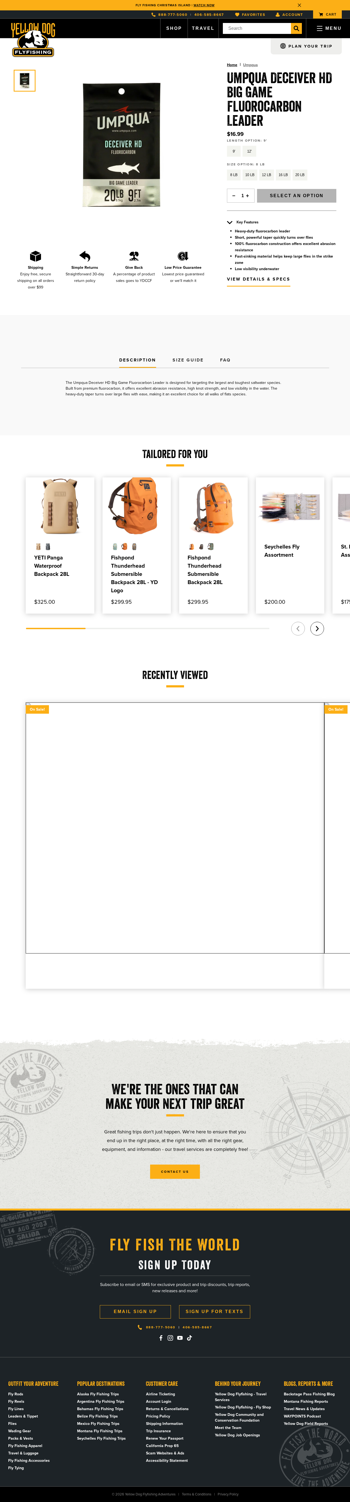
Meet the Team (228, 1428)
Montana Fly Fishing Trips (99, 1431)
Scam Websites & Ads (165, 1453)
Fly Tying (16, 1468)
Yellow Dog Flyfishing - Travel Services (241, 1397)
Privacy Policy (228, 1494)
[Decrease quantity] (232, 195)
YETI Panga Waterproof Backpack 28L (51, 565)
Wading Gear (19, 1431)
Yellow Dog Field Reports (306, 1424)
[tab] (137, 360)
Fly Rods (15, 1394)
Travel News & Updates (304, 1409)
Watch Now (204, 5)
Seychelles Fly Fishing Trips (101, 1438)
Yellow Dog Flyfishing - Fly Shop (243, 1407)
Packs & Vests (20, 1438)
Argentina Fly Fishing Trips (100, 1401)
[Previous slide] (298, 628)
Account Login (158, 1401)
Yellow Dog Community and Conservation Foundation (239, 1417)
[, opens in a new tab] (161, 1338)
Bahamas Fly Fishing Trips (100, 1409)
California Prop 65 (162, 1446)
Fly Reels (16, 1401)
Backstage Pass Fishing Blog (309, 1394)
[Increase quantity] (249, 195)
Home (232, 65)
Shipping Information (164, 1424)
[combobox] (256, 28)
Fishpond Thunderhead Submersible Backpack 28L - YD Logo (134, 573)
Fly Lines (16, 1409)
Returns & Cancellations (167, 1409)
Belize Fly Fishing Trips (97, 1416)
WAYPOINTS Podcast (302, 1416)
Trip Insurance (158, 1431)
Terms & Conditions (196, 1494)
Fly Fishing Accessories (29, 1460)
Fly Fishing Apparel (25, 1446)
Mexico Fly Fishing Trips (98, 1424)
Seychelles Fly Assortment (281, 551)
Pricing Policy (158, 1416)
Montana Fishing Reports (306, 1401)
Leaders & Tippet (23, 1416)
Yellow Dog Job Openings (237, 1435)
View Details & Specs (258, 279)
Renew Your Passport (164, 1438)
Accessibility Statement (167, 1460)
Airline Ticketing (160, 1394)
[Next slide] (317, 628)
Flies (12, 1424)
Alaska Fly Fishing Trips (98, 1394)
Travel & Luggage (23, 1453)
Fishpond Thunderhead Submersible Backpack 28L (205, 569)
